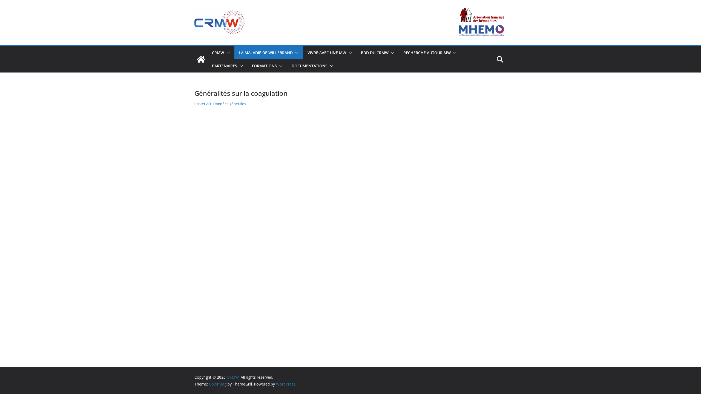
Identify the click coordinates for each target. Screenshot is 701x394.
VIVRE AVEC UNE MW (327, 52)
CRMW (218, 52)
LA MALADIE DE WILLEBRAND (266, 52)
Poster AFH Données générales (220, 103)
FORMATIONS (264, 65)
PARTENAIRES (224, 65)
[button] (227, 53)
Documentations (309, 65)
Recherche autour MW (427, 52)
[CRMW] (201, 59)
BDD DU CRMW (375, 52)
